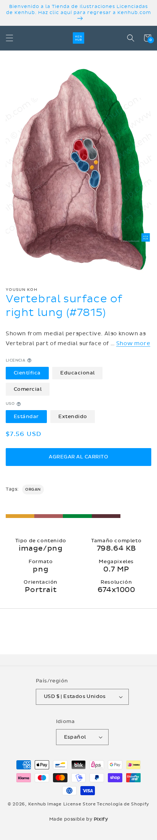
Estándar (26, 417)
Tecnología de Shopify (123, 804)
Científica (27, 373)
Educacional (77, 373)
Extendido (72, 417)
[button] (9, 38)
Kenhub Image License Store (62, 804)
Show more (133, 343)
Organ (33, 489)
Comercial (28, 389)
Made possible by (78, 819)
